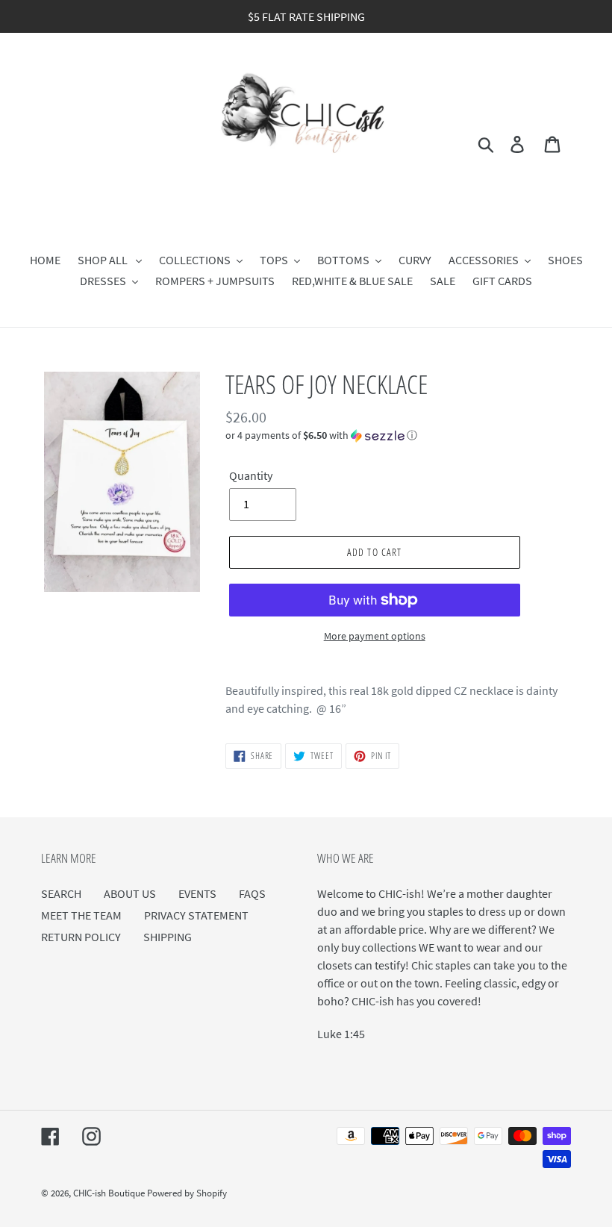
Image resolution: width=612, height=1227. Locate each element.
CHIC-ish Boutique (110, 1193)
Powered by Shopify (187, 1193)
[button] (398, 435)
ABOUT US (130, 893)
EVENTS (197, 893)
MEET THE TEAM (81, 915)
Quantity (250, 475)
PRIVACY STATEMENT (196, 915)
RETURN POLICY (81, 936)
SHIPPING (167, 936)
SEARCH (61, 893)
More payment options (374, 636)
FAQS (252, 893)
